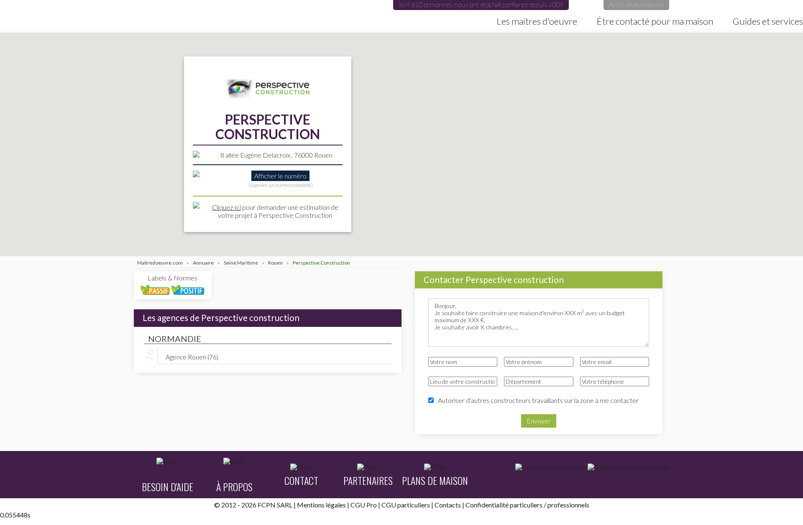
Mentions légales (321, 505)
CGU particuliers (405, 505)
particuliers (526, 505)
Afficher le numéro (280, 176)
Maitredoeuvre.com (110, 14)
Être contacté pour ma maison (655, 21)
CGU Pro (363, 505)
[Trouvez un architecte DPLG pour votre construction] (628, 467)
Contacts (448, 505)
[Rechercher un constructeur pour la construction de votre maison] (550, 467)
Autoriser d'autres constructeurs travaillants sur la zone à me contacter (538, 400)
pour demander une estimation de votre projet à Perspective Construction (275, 211)
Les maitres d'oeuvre (537, 21)
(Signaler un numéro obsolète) (280, 185)
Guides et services (768, 21)
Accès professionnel (636, 4)
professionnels (568, 505)
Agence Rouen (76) (192, 356)
